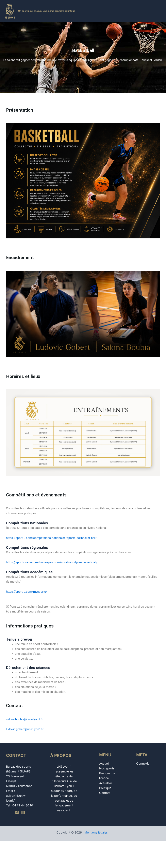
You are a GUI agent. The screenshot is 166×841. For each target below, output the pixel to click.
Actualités (106, 783)
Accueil (104, 763)
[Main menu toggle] (157, 11)
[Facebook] (17, 812)
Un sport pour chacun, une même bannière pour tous (46, 11)
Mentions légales (96, 832)
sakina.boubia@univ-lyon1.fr (24, 719)
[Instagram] (23, 812)
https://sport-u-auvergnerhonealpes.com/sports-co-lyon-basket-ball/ (51, 562)
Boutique (105, 788)
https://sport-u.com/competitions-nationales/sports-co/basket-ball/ (51, 538)
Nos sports (107, 768)
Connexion (143, 763)
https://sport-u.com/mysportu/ (26, 591)
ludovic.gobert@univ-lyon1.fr (25, 729)
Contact (104, 793)
